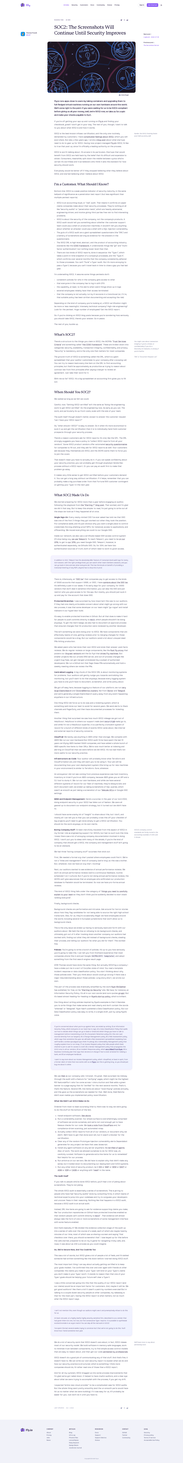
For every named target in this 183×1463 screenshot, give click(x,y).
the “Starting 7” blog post (92, 505)
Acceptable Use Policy (151, 1440)
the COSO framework (92, 344)
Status (109, 5)
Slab (63, 1076)
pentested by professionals (115, 1352)
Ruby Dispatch (74, 1443)
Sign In (141, 5)
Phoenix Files (73, 1438)
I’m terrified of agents (115, 1148)
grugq (121, 993)
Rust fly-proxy (116, 650)
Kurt (89, 115)
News (49, 1440)
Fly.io (56, 101)
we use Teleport (79, 539)
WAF (107, 1167)
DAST (121, 1167)
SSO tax (79, 579)
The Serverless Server (151, 45)
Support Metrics (100, 1438)
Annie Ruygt (125, 95)
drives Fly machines (109, 653)
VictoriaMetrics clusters (87, 691)
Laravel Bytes (74, 1440)
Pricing (117, 5)
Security (75, 5)
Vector (110, 691)
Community (101, 5)
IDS (100, 1167)
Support (98, 1435)
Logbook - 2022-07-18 (151, 37)
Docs (97, 1433)
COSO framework (81, 245)
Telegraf (121, 691)
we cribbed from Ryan (114, 1049)
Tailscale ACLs (107, 790)
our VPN (72, 542)
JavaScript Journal (75, 1448)
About (49, 1433)
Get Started (152, 5)
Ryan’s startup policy (101, 996)
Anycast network (73, 653)
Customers (84, 5)
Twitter (124, 1435)
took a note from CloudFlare (100, 1125)
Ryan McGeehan (118, 987)
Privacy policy (149, 1435)
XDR (67, 1170)
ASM (60, 1170)
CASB (74, 1170)
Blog (70, 1433)
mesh (96, 1170)
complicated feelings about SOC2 (99, 137)
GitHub (124, 1433)
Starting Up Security (91, 990)
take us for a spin (117, 111)
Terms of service (150, 1438)
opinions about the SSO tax (115, 582)
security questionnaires (116, 444)
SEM (114, 1167)
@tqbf (28, 35)
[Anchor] (53, 184)
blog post (101, 140)
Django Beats (73, 1445)
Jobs (48, 1438)
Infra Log (72, 1435)
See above (86, 1115)
